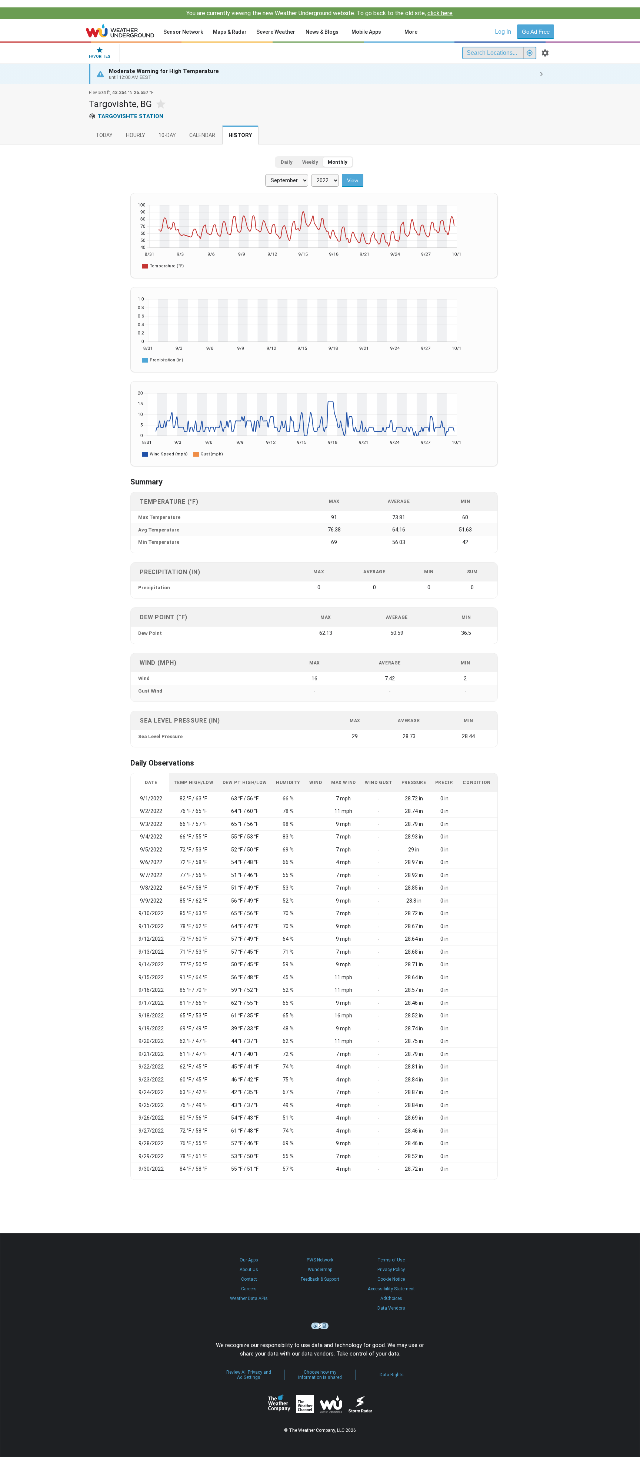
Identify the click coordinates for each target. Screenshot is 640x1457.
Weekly (310, 162)
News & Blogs (322, 32)
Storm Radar (360, 1404)
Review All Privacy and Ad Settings (248, 1375)
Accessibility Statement (391, 1288)
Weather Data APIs (249, 1298)
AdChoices (391, 1298)
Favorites (99, 56)
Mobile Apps (366, 32)
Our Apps (249, 1260)
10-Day (167, 135)
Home (120, 30)
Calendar (202, 135)
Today (104, 135)
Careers (249, 1288)
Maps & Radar (230, 32)
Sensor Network (183, 32)
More (410, 32)
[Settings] (545, 53)
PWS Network (320, 1260)
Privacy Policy (391, 1269)
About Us (249, 1269)
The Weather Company (279, 1404)
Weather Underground (331, 1404)
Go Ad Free (536, 32)
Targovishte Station (130, 116)
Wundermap (320, 1269)
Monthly (337, 162)
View (352, 180)
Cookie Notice (391, 1279)
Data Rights (392, 1374)
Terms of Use (391, 1260)
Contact (249, 1279)
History (240, 135)
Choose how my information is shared (320, 1375)
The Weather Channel (305, 1404)
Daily (287, 162)
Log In (503, 31)
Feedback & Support (320, 1279)
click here (440, 13)
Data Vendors (391, 1308)
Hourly (135, 135)
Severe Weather (275, 32)
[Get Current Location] (530, 53)
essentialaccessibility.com (320, 1326)
